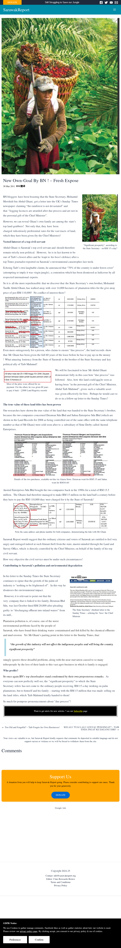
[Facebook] (101, 2)
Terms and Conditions (61, 882)
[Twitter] (106, 2)
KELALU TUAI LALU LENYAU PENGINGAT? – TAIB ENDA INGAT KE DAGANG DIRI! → (91, 728)
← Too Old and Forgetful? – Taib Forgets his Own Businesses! (31, 727)
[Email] (116, 2)
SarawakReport (16, 9)
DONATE (12, 2)
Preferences (15, 939)
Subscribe (78, 710)
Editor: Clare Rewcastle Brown (60, 878)
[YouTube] (111, 2)
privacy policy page (28, 931)
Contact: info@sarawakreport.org (61, 875)
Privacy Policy (60, 885)
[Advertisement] (60, 836)
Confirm (39, 939)
